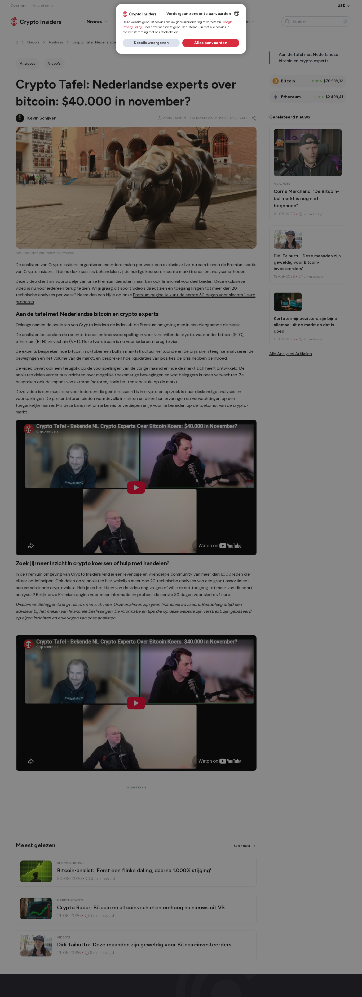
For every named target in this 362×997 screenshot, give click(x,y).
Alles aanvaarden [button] (210, 43)
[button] (151, 43)
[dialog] (181, 29)
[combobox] (236, 13)
